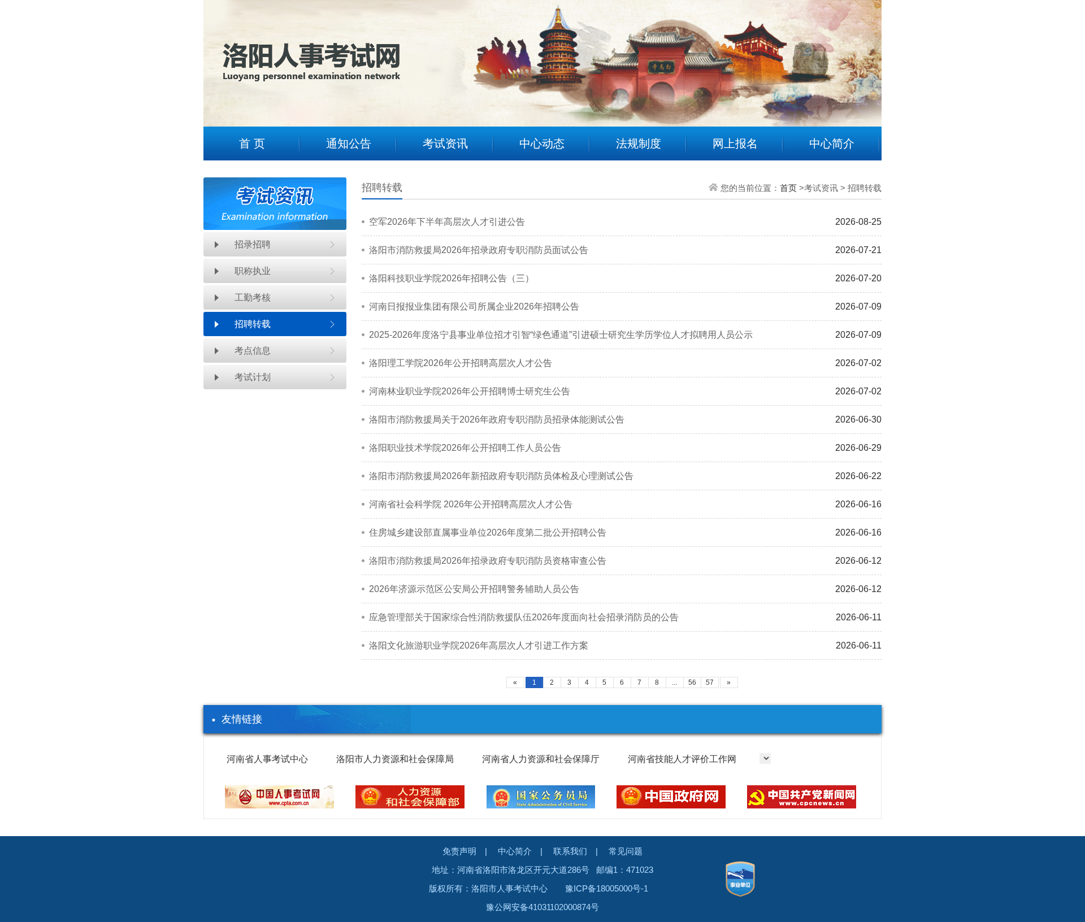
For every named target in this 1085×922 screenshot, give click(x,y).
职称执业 (253, 271)
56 (692, 682)
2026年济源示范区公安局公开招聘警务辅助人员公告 (474, 589)
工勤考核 (253, 297)
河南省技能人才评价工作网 (682, 759)
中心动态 (542, 143)
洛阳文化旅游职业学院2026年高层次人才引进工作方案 (478, 645)
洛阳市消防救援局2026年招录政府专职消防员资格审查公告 (487, 561)
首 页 (252, 143)
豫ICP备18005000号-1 (606, 888)
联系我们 (570, 851)
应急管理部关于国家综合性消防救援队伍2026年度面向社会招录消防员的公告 (524, 617)
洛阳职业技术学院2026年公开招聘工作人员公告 (465, 448)
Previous (220, 54)
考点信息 (253, 350)
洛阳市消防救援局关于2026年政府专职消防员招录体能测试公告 (496, 419)
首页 (788, 188)
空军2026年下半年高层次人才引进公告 (447, 222)
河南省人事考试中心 (267, 759)
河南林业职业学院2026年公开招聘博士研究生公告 (469, 391)
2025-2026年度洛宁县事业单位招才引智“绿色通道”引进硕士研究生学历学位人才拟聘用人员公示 (561, 335)
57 (710, 682)
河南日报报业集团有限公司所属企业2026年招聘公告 (474, 306)
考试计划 (253, 377)
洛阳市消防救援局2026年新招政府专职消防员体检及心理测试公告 (501, 476)
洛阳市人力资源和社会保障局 (395, 759)
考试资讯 (445, 143)
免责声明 (459, 851)
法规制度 (638, 143)
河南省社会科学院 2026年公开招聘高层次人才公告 (470, 504)
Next (865, 54)
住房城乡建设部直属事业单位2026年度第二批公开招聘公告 (487, 532)
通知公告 (348, 143)
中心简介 (831, 143)
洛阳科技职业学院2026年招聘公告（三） (451, 278)
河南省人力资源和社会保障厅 (541, 759)
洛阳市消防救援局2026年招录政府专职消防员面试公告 (478, 250)
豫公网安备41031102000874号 (542, 907)
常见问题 (626, 851)
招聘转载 (253, 324)
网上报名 (735, 143)
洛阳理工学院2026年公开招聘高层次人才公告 (460, 363)
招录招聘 (253, 244)
